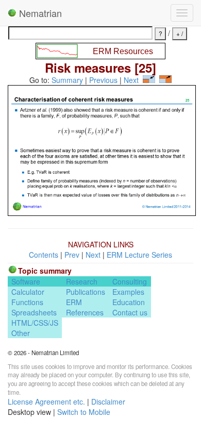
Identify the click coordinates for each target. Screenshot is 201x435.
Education (128, 302)
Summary (67, 80)
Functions (27, 302)
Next (131, 80)
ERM (74, 302)
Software (25, 281)
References (85, 312)
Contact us (129, 312)
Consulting (129, 281)
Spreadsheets (34, 312)
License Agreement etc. (46, 401)
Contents (43, 254)
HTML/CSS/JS (34, 322)
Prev (71, 254)
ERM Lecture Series (139, 254)
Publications (85, 292)
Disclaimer (108, 401)
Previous (103, 80)
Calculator (27, 292)
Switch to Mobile (83, 412)
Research (81, 281)
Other (20, 333)
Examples (128, 292)
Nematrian (39, 13)
